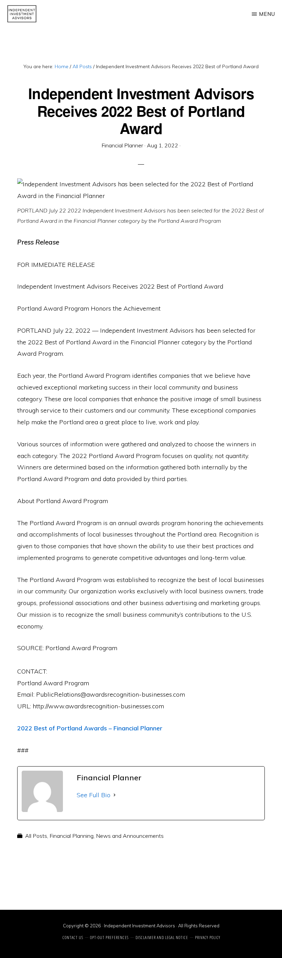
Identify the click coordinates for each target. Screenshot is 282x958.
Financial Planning (72, 835)
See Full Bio (93, 795)
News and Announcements (130, 835)
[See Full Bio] (114, 795)
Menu (267, 14)
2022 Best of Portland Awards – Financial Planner (89, 728)
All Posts (36, 835)
